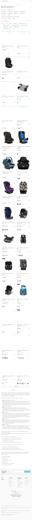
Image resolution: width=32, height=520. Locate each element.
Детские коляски (20, 481)
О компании (10, 479)
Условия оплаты (27, 479)
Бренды (2, 479)
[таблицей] (30, 21)
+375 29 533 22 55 (14, 491)
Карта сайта (10, 486)
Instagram (14, 499)
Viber (16, 499)
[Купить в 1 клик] (29, 31)
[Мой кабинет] (27, 1)
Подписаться (27, 471)
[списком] (29, 21)
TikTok (18, 499)
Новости (10, 480)
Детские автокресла (20, 482)
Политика (26, 484)
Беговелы (19, 480)
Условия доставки (27, 480)
